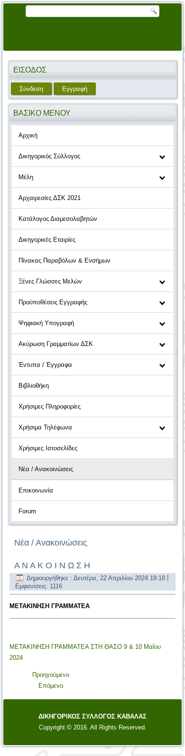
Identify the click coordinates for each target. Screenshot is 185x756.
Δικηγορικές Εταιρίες (46, 239)
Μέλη (25, 177)
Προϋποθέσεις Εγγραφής (52, 302)
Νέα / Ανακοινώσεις (45, 469)
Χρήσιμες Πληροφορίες (49, 406)
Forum (27, 511)
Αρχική (27, 135)
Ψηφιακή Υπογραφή (46, 323)
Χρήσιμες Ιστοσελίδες (47, 448)
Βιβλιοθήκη (33, 385)
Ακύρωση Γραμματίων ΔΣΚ (55, 343)
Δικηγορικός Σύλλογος (49, 156)
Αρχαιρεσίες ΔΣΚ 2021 (49, 197)
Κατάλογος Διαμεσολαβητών (57, 218)
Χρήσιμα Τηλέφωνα (45, 427)
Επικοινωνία (35, 490)
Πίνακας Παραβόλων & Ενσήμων (64, 260)
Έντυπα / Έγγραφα (45, 364)
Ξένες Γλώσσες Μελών (50, 281)
